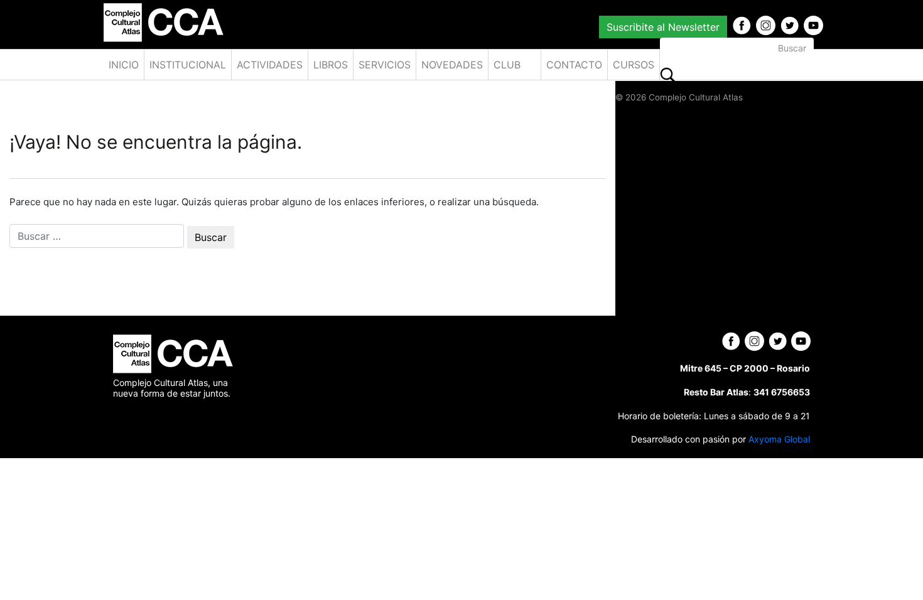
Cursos (633, 64)
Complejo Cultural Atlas (696, 97)
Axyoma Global (779, 439)
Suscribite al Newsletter (663, 27)
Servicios (385, 64)
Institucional (187, 64)
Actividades (270, 64)
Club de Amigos (513, 69)
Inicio (124, 64)
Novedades (452, 64)
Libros (330, 64)
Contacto (574, 64)
